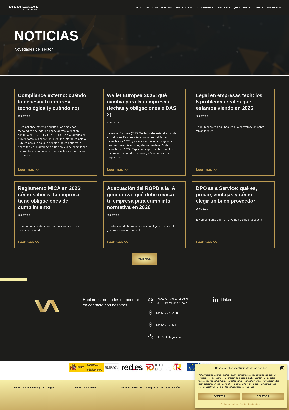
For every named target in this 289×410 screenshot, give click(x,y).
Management (205, 7)
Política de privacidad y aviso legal (34, 387)
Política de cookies (229, 404)
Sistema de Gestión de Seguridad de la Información (150, 387)
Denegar (263, 396)
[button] (282, 368)
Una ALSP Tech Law (159, 7)
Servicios (182, 7)
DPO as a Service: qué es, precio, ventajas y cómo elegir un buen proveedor (226, 194)
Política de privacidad (250, 404)
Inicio (138, 7)
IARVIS (259, 7)
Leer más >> (28, 169)
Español (272, 7)
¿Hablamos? (242, 7)
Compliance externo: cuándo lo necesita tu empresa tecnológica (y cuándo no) (52, 102)
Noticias (224, 7)
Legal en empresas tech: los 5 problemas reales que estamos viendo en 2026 (229, 102)
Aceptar (219, 396)
